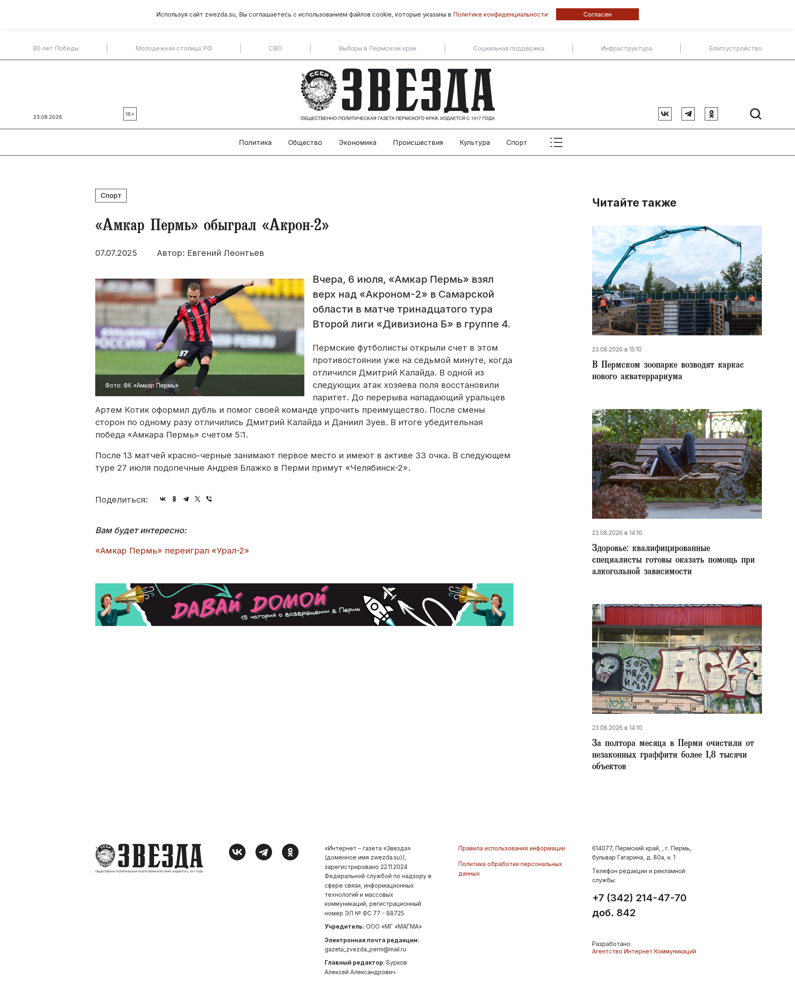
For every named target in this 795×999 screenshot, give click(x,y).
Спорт (516, 142)
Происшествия (418, 142)
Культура (475, 142)
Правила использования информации (511, 848)
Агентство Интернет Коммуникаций (644, 951)
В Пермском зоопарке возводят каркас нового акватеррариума (668, 371)
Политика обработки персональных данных (510, 868)
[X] (197, 499)
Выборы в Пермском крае (378, 48)
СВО (275, 48)
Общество (305, 142)
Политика (255, 142)
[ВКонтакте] (163, 499)
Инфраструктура (626, 48)
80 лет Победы (56, 48)
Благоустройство (735, 48)
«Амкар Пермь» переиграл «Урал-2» (172, 551)
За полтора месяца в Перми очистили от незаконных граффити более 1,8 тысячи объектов (673, 756)
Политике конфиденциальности (500, 14)
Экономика (357, 142)
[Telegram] (186, 499)
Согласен (597, 14)
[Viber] (209, 499)
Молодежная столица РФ (173, 48)
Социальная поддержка (508, 48)
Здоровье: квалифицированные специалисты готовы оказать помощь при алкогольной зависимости (673, 561)
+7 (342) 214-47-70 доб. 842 (639, 905)
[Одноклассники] (174, 499)
